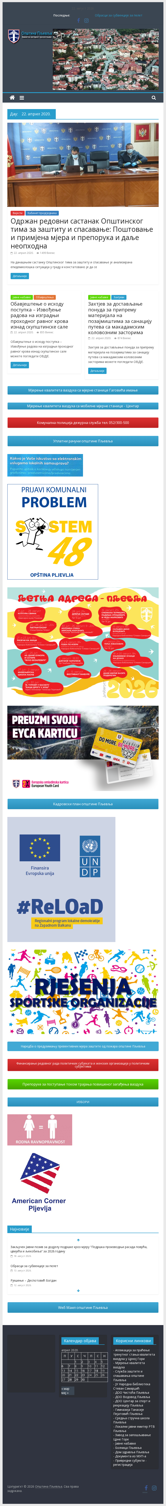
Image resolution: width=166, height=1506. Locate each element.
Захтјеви (118, 297)
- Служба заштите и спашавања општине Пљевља (128, 1375)
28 (70, 1379)
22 (76, 1375)
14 (70, 1371)
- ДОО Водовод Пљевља (131, 1397)
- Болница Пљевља (127, 1448)
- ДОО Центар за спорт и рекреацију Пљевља (131, 1403)
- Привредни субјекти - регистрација (130, 1462)
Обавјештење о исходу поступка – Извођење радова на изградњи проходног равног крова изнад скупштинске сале (39, 315)
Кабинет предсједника (42, 213)
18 (96, 1371)
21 (70, 1375)
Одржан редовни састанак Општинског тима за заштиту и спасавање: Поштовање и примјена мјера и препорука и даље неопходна (82, 233)
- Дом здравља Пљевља (131, 1452)
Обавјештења (45, 297)
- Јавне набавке (124, 1443)
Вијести (17, 213)
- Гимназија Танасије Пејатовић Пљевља (128, 1412)
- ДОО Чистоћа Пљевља (131, 1392)
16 (83, 1371)
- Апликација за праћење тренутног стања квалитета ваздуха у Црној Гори (134, 1354)
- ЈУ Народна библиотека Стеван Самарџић (131, 1386)
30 (83, 1379)
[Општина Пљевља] (12, 97)
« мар (65, 1389)
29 (76, 1379)
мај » (65, 1393)
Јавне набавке (22, 297)
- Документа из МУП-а (129, 1456)
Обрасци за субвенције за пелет (118, 15)
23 (83, 1375)
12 (103, 1366)
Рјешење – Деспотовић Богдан (33, 1280)
